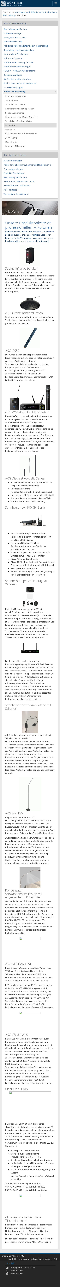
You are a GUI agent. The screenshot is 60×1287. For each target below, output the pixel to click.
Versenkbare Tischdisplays (15, 194)
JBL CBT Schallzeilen (15, 104)
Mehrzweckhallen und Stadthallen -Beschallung (25, 45)
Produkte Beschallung (14, 91)
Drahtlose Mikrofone (15, 146)
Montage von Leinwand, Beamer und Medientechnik (27, 165)
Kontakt (12, 1259)
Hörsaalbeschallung (12, 41)
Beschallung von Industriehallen (18, 50)
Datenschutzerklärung (41, 1259)
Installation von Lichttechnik (17, 185)
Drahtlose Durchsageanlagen (17, 66)
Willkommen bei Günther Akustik (18, 181)
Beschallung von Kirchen (15, 29)
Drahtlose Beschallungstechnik (18, 62)
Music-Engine (11, 142)
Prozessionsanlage (12, 33)
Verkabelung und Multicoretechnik (21, 133)
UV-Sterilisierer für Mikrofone (17, 79)
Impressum (23, 1259)
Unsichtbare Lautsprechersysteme (19, 83)
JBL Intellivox (11, 100)
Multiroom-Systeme (12, 58)
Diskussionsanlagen (12, 75)
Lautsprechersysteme (15, 96)
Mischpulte (10, 129)
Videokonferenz (10, 189)
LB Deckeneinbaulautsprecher (19, 108)
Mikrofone (10, 125)
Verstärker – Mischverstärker (18, 121)
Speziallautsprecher (14, 113)
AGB (55, 1259)
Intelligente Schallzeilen (14, 37)
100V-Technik (11, 138)
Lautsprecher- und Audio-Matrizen (21, 117)
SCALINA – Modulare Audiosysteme (19, 70)
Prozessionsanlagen (13, 169)
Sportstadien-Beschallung (15, 54)
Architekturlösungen (13, 87)
